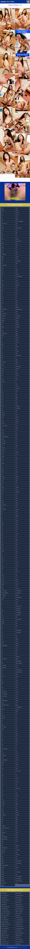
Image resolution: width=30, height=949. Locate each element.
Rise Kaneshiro (18, 619)
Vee (16, 792)
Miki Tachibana (18, 227)
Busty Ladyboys (4, 897)
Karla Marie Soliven (5, 704)
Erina (2, 507)
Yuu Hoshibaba (18, 876)
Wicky (17, 819)
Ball (2, 324)
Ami (2, 245)
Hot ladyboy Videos (5, 899)
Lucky (2, 810)
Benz (2, 366)
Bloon (2, 379)
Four (2, 546)
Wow (17, 828)
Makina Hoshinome (5, 828)
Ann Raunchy (3, 265)
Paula (17, 502)
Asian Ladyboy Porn (5, 895)
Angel (2, 256)
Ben (2, 359)
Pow (16, 575)
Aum (2, 307)
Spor (17, 702)
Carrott (2, 421)
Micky (17, 216)
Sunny (17, 711)
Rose (17, 623)
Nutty (17, 445)
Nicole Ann (18, 388)
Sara (16, 652)
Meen (2, 869)
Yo (16, 843)
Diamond (3, 478)
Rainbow (17, 588)
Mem (17, 208)
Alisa (2, 234)
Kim (2, 737)
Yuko (17, 858)
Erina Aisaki (3, 509)
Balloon (2, 326)
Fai (2, 520)
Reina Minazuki (18, 597)
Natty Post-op (18, 355)
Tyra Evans (18, 788)
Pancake (17, 487)
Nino (17, 399)
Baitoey (2, 318)
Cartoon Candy (4, 425)
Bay (2, 337)
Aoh (2, 282)
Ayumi (2, 311)
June (2, 674)
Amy (2, 252)
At (1, 304)
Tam (16, 718)
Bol (2, 388)
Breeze (2, 405)
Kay (2, 720)
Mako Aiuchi (3, 832)
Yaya (17, 834)
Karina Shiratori (4, 700)
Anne (2, 269)
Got (2, 573)
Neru (17, 370)
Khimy (2, 729)
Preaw (17, 579)
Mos (16, 291)
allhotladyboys (4, 893)
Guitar (2, 579)
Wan (16, 808)
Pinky (17, 540)
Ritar (17, 621)
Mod (16, 271)
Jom (2, 656)
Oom (17, 467)
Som (16, 689)
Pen (16, 518)
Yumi (17, 865)
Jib (1, 647)
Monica (17, 282)
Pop (16, 568)
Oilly (16, 458)
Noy (16, 436)
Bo (1, 386)
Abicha (2, 210)
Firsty (2, 535)
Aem (2, 214)
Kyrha (2, 764)
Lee (2, 773)
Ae (1, 212)
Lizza (2, 799)
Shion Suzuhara (19, 669)
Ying (16, 841)
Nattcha (17, 351)
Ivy (2, 603)
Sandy (17, 649)
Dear (2, 465)
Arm (2, 296)
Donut (2, 482)
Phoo (17, 529)
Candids (2, 414)
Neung (17, 375)
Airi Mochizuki (4, 223)
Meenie (2, 878)
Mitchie (17, 256)
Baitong (2, 320)
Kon (2, 746)
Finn (2, 533)
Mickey (17, 214)
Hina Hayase (3, 595)
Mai (2, 823)
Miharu (17, 219)
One (16, 463)
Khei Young (3, 726)
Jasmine (2, 621)
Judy (2, 663)
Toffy (17, 753)
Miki (16, 225)
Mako (2, 830)
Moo (16, 287)
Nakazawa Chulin (19, 309)
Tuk (16, 775)
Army (2, 298)
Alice (2, 230)
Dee (2, 467)
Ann (2, 263)
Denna (2, 471)
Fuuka (2, 548)
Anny (2, 274)
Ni (16, 381)
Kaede (2, 682)
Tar (16, 724)
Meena (2, 871)
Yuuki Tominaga (19, 880)
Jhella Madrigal (4, 645)
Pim (16, 531)
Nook (17, 423)
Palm (17, 480)
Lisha (2, 795)
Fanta (2, 524)
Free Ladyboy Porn (5, 919)
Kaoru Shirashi (4, 696)
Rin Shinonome (18, 606)
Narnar (17, 340)
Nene (17, 364)
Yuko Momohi (18, 860)
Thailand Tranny (4, 926)
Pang (17, 489)
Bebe (2, 344)
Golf (2, 568)
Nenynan (17, 368)
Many (2, 845)
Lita (2, 797)
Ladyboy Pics (18, 937)
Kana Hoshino (4, 691)
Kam (2, 687)
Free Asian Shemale (19, 895)
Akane (2, 227)
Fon (2, 540)
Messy (17, 210)
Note (17, 434)
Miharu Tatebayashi (19, 221)
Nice (16, 384)
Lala (2, 766)
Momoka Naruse (19, 276)
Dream (2, 489)
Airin (2, 225)
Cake (2, 410)
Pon (16, 555)
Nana (17, 331)
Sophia (17, 700)
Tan (16, 720)
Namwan (17, 324)
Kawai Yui (3, 715)
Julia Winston (3, 667)
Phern (17, 524)
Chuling (2, 449)
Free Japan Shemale (19, 919)
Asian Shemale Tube (19, 908)
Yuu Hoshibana (18, 878)
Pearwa (17, 509)
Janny (2, 619)
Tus (16, 784)
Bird (2, 377)
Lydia (2, 817)
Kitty (2, 744)
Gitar (2, 562)
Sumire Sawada (18, 707)
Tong (17, 755)
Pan (16, 485)
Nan (16, 329)
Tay (16, 731)
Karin (2, 698)
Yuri (16, 869)
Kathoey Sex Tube (4, 937)
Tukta (17, 777)
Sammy (17, 645)
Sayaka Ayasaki (18, 660)
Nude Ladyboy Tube (5, 906)
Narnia (17, 342)
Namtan (17, 322)
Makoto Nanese (4, 839)
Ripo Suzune (18, 614)
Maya (2, 858)
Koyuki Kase (3, 755)
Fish (2, 537)
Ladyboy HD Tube (19, 924)
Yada (17, 830)
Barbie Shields (4, 333)
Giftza (2, 559)
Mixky (17, 263)
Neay (17, 359)
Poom (17, 566)
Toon (17, 762)
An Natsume (3, 254)
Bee (2, 346)
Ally (2, 236)
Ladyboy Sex (18, 915)
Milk (16, 232)
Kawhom (3, 718)
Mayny (2, 860)
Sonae (17, 693)
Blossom (3, 381)
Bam (2, 329)
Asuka (2, 302)
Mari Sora (3, 850)
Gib (2, 553)
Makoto (2, 834)
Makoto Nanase (4, 836)
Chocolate (3, 441)
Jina (2, 652)
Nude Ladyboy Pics (19, 926)
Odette (17, 452)
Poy (16, 577)
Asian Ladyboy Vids (5, 928)
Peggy (17, 515)
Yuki (16, 856)
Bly (2, 384)
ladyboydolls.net (19, 935)
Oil (16, 456)
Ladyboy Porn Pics (19, 904)
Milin (17, 230)
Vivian (17, 803)
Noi (16, 412)
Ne (16, 357)
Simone (17, 676)
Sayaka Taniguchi (19, 663)
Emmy (2, 500)
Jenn (2, 634)
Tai (16, 715)
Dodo (2, 480)
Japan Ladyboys (18, 902)
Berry (2, 370)
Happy (2, 584)
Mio (16, 249)
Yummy (17, 867)
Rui (16, 627)
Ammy (2, 247)
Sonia (17, 696)
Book (2, 397)
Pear (17, 507)
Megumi (3, 880)
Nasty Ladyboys (18, 930)
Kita (2, 742)
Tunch (17, 781)
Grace (2, 575)
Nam (17, 311)
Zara (16, 882)
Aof (2, 278)
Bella (2, 355)
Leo (2, 781)
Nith (16, 403)
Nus (16, 441)
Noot (17, 430)
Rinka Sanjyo (18, 610)
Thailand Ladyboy (19, 917)
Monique (17, 285)
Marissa (2, 852)
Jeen (2, 627)
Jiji (1, 649)
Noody (17, 421)
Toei (16, 751)
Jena (2, 632)
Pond (17, 557)
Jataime (2, 623)
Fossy (2, 544)
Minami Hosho (18, 241)
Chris (2, 445)
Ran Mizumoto (18, 592)
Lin (2, 788)
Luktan (2, 812)
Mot (16, 293)
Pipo (16, 542)
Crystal (2, 456)
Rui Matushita (18, 632)
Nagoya (17, 307)
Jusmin (2, 676)
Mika (17, 223)
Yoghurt (17, 845)
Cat (2, 427)
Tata (16, 729)
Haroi (2, 586)
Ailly (2, 219)
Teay (17, 733)
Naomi (17, 337)
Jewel (2, 643)
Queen (17, 584)
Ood (16, 465)
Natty (17, 353)
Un (16, 790)
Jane (2, 614)
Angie (2, 258)
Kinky (2, 740)
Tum (17, 779)
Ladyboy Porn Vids (4, 943)
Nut (16, 443)
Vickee (17, 795)
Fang (2, 522)
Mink (17, 243)
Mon (16, 278)
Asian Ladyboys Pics (19, 906)
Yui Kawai (17, 854)
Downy (2, 487)
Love (2, 808)
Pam (16, 482)
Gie (2, 555)
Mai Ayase (3, 825)
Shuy (17, 674)
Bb (1, 340)
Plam (17, 546)
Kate (2, 713)
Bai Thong (3, 315)
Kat (2, 711)
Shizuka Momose (19, 671)
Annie (2, 271)
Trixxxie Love (18, 770)
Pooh (17, 562)
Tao (16, 722)
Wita (16, 823)
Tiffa (16, 740)
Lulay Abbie (3, 814)
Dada (2, 458)
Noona (17, 427)
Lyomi (2, 819)
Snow (17, 682)
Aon (2, 287)
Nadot (17, 304)
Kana (2, 689)
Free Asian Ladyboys (5, 910)
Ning (16, 397)
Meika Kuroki (3, 882)
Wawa (17, 810)
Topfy (17, 764)
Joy (2, 660)
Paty (16, 500)
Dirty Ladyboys (4, 917)
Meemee (3, 867)
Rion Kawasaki (18, 612)
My (16, 296)
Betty (2, 373)
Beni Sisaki (3, 362)
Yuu (16, 874)
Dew (2, 474)
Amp (2, 249)
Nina (16, 395)
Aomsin (2, 285)
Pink (16, 537)
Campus (2, 412)
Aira (2, 221)
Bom (2, 392)
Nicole (17, 386)
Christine (3, 447)
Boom (2, 399)
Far (2, 526)
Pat (16, 496)
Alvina (2, 238)
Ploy (16, 548)
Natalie (17, 346)
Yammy (17, 832)
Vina (16, 799)
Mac (2, 821)
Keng (2, 724)
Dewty (2, 476)
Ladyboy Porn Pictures (5, 924)
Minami (17, 238)
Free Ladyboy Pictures (20, 928)
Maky (2, 841)
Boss (2, 401)
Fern (2, 529)
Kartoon (2, 709)
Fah (2, 518)
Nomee (17, 416)
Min (16, 234)
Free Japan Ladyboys (19, 941)
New (16, 377)
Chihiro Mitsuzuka (4, 436)
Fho (2, 531)
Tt (16, 773)
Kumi (2, 757)
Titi (16, 748)
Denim (2, 469)
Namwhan (18, 326)
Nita (16, 401)
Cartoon (2, 423)
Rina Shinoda (18, 608)
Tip (16, 746)
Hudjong (3, 597)
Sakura (17, 638)
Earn (2, 491)
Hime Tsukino (4, 590)
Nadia (17, 302)
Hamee (2, 581)
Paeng (17, 476)
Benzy (2, 368)
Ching (2, 438)
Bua (2, 408)
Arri (2, 300)
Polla (17, 553)
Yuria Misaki (18, 871)
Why (16, 817)
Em (2, 498)
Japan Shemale (18, 897)
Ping (16, 535)
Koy (2, 751)
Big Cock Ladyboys (19, 910)
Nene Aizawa (18, 366)
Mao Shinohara (4, 847)
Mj (16, 265)
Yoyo (17, 852)
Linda (2, 790)
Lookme (3, 801)
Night (17, 390)
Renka (17, 599)
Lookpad (3, 803)
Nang (17, 333)
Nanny (17, 335)
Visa (16, 801)
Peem (17, 513)
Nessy (17, 373)
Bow (2, 403)
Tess (16, 737)
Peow (17, 522)
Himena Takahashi (4, 592)
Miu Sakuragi (18, 260)
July (2, 671)
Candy (2, 416)
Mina (17, 236)
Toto (17, 766)
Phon (17, 526)
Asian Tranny (3, 939)
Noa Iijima (17, 405)
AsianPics (7, 2)
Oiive (17, 454)
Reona (17, 601)
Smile (17, 680)
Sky (16, 678)
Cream (2, 454)
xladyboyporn (18, 943)
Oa (16, 449)
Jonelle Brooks (4, 658)
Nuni (17, 438)
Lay (2, 770)
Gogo (2, 566)
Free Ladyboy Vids (19, 899)
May (2, 856)
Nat (16, 344)
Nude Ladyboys (18, 893)
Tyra (16, 786)
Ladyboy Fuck (4, 904)
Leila (2, 777)
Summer (17, 709)
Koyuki (2, 753)
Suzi (16, 713)
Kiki (2, 735)
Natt (16, 348)
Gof (2, 564)
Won (16, 825)
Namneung (18, 315)
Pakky (17, 478)
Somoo (17, 691)
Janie (2, 617)
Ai (1, 216)
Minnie (17, 245)
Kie (2, 731)
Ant (2, 276)
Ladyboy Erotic (4, 932)
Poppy (17, 570)
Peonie (17, 520)
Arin (2, 291)
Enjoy (2, 502)
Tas (16, 726)
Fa (1, 515)
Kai (2, 685)
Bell (2, 353)
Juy (2, 678)
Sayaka (17, 658)
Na (16, 298)
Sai (16, 634)
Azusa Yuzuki (3, 313)
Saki (16, 636)
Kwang (2, 762)
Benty (2, 364)
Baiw (2, 322)
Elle (2, 496)
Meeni (2, 876)
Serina (17, 665)
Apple (2, 289)
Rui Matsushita (18, 630)
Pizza (17, 544)
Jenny (2, 636)
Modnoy (17, 274)
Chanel (2, 430)
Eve (2, 511)
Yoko (17, 847)
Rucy (17, 625)
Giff (2, 557)
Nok (16, 414)
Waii (16, 806)
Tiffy (16, 742)
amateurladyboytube (20, 932)
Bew (2, 375)
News (17, 379)
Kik (2, 733)
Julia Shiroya (3, 665)
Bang (2, 331)
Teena (17, 735)
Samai (17, 641)
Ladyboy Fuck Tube (5, 941)
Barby (2, 335)
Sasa (16, 654)
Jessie (2, 641)
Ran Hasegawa (18, 590)
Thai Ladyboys (4, 902)
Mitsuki (17, 258)
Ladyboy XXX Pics (4, 908)
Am (2, 241)
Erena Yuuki (3, 504)
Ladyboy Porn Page (5, 915)
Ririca (17, 617)
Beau (2, 342)
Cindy (2, 452)
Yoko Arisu (18, 850)
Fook (2, 542)
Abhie (2, 208)
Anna (2, 267)
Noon (17, 425)
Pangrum (17, 491)
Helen (2, 588)
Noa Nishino (18, 408)
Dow (2, 485)
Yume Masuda (18, 863)
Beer (2, 348)
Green (2, 577)
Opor (17, 471)
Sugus (17, 704)
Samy (17, 647)
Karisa (2, 702)
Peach (17, 504)
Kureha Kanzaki (4, 759)
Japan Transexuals (19, 939)
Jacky (2, 610)
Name (17, 313)
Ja (1, 608)
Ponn (17, 559)
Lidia (2, 786)
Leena (2, 775)
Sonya (17, 698)
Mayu (2, 863)
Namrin (17, 320)
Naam (17, 300)
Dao (2, 460)
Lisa (2, 792)
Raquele (17, 595)
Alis (2, 232)
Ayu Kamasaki (4, 309)
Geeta (2, 551)
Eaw (2, 493)
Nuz (16, 447)
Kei (2, 722)
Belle (2, 357)
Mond (17, 280)
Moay (17, 269)
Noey (17, 410)
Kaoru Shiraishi (4, 693)
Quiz (17, 586)
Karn (2, 707)
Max (2, 854)
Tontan (17, 757)
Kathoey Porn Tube (5, 935)
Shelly (17, 667)
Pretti (17, 581)
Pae (16, 474)
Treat (17, 768)
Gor (2, 570)
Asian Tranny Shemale (5, 913)
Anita (2, 260)
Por (16, 573)
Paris (17, 493)
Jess (2, 638)
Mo (16, 267)
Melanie (2, 885)
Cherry (2, 434)
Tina (16, 744)
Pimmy (17, 533)
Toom (17, 759)
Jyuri (2, 680)
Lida (2, 784)
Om (16, 460)
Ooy (16, 469)
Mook (17, 289)
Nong (17, 419)
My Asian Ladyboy (4, 921)
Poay (17, 551)
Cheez (2, 432)
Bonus (2, 395)
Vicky (17, 797)
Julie (2, 669)
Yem (17, 839)
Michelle (17, 212)
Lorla (2, 806)
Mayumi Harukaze (4, 865)
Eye (2, 513)
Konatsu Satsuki (4, 748)
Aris (2, 293)
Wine (17, 821)
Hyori (2, 599)
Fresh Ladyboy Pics (19, 921)
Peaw (17, 511)
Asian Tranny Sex (19, 913)
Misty (17, 254)
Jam (2, 612)
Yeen (17, 836)
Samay (17, 643)
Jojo (2, 654)
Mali (2, 843)
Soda (17, 685)
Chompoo (3, 443)
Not (16, 432)
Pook (17, 564)
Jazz (2, 625)
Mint (16, 247)
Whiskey (17, 814)
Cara (2, 419)
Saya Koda (18, 656)
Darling (2, 463)
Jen (2, 630)
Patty (17, 498)
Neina (17, 362)
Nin (16, 392)
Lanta (2, 768)
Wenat (17, 812)
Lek (2, 779)
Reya (17, 603)
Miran (17, 252)
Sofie (17, 687)
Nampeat (17, 318)
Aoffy (2, 280)
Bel (2, 351)
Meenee (3, 874)
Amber (2, 243)
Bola (2, 390)
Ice (2, 601)
